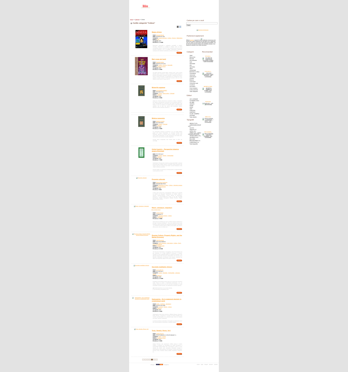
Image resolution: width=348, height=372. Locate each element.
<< (143, 359)
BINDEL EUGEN (160, 121)
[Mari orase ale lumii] (141, 74)
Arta (191, 65)
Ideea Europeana (161, 186)
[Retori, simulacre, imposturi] (141, 206)
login (202, 364)
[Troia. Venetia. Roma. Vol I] (141, 329)
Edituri (144, 15)
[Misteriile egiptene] (141, 95)
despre (206, 364)
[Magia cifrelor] (141, 47)
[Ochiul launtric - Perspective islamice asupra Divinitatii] (141, 157)
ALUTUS (192, 128)
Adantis (192, 40)
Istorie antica (166, 93)
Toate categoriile (194, 91)
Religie (164, 155)
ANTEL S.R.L (193, 131)
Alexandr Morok (160, 35)
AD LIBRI (192, 102)
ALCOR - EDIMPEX (194, 113)
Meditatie (165, 273)
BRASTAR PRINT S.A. (195, 140)
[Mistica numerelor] (141, 126)
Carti (139, 15)
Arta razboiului (193, 60)
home (198, 364)
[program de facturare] (202, 30)
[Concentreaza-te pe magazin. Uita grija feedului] (159, 364)
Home (133, 15)
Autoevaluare (193, 76)
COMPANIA (160, 217)
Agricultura (192, 67)
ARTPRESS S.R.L (194, 137)
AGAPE (191, 105)
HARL (158, 304)
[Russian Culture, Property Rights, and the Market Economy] (141, 235)
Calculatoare (193, 73)
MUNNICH (168, 304)
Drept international (157, 244)
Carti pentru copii (194, 83)
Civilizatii (172, 93)
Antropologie (193, 70)
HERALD (159, 95)
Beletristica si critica (163, 185)
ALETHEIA (192, 115)
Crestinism (192, 85)
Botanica (192, 80)
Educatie (192, 58)
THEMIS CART (160, 246)
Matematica (179, 38)
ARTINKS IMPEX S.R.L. (195, 135)
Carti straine (170, 243)
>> (156, 359)
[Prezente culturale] (141, 178)
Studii (191, 55)
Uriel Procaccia (160, 240)
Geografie (169, 65)
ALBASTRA (192, 110)
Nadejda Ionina (160, 62)
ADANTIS (192, 104)
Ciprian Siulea (159, 212)
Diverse (174, 38)
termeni (211, 364)
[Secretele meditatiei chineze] (141, 265)
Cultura (169, 38)
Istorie (159, 336)
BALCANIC (192, 139)
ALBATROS (192, 112)
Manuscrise (192, 57)
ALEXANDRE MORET (161, 90)
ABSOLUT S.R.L (194, 123)
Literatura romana (177, 185)
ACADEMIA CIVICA (194, 100)
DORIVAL (162, 304)
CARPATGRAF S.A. (194, 142)
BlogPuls (166, 364)
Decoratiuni (192, 86)
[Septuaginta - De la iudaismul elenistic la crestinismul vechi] (141, 299)
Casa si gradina (193, 88)
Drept (179, 243)
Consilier (192, 78)
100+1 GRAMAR (194, 99)
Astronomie (192, 75)
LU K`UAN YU (159, 270)
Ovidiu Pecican (160, 333)
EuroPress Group (161, 66)
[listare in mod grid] (180, 27)
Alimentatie (192, 63)
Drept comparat (162, 243)
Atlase (191, 68)
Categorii (137, 19)
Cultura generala (162, 38)
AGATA (191, 107)
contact (216, 364)
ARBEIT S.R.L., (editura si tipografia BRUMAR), (194, 133)
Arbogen (152, 364)
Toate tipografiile (194, 144)
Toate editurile (193, 117)
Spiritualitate (170, 155)
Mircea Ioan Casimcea (161, 182)
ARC (158, 39)
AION (191, 109)
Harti (191, 62)
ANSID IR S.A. (193, 129)
